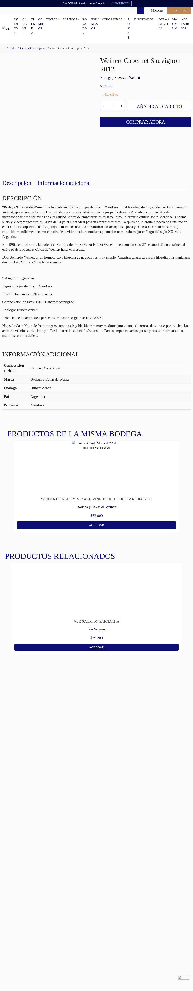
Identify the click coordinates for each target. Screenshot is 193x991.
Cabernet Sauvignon (32, 48)
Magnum (174, 24)
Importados (143, 19)
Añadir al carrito (159, 106)
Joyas (129, 28)
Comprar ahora (145, 122)
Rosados (84, 26)
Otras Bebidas (164, 24)
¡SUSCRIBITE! (120, 3)
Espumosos (95, 24)
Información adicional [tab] (64, 182)
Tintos (51, 19)
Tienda (33, 26)
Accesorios (185, 24)
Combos (40, 24)
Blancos (70, 19)
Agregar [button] (96, 525)
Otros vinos (112, 19)
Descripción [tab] (16, 182)
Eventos (16, 26)
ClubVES (24, 26)
